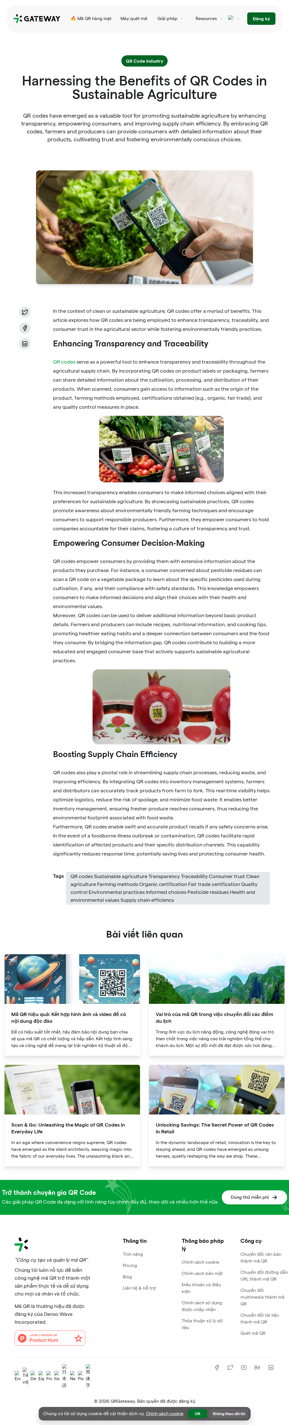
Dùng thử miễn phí (250, 1197)
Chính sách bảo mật (202, 1273)
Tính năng (133, 1254)
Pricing (130, 1265)
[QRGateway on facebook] (216, 1367)
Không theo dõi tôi (229, 1413)
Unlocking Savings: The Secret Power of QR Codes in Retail (215, 1127)
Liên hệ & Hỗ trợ (139, 1288)
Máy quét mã (134, 18)
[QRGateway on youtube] (243, 1367)
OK (197, 1413)
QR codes (64, 361)
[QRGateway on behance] (257, 1367)
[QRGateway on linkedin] (271, 1367)
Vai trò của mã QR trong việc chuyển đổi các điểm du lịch (214, 1017)
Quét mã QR (253, 1333)
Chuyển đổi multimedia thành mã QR (262, 1297)
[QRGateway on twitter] (230, 1367)
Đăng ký (261, 18)
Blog (127, 1276)
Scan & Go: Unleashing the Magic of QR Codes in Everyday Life (68, 1127)
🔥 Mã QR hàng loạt (91, 18)
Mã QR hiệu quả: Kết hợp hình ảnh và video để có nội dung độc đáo (68, 1017)
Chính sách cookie (200, 1262)
